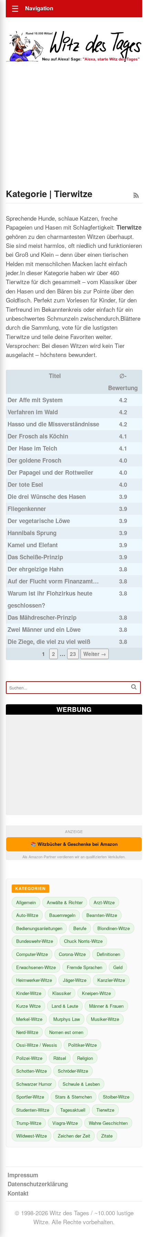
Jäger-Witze (74, 980)
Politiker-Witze (82, 1045)
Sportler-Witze (30, 1096)
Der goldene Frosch (34, 460)
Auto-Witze (27, 915)
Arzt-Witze (104, 902)
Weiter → (94, 654)
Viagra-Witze (65, 1123)
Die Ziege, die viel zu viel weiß (49, 641)
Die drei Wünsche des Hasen (47, 496)
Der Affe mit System (35, 400)
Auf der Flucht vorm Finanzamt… (53, 581)
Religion (85, 1058)
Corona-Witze (72, 954)
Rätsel (59, 1058)
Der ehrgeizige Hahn (35, 569)
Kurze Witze (28, 1006)
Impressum (23, 1175)
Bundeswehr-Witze (34, 941)
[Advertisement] (74, 134)
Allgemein (26, 902)
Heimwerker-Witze (34, 980)
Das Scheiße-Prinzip (35, 557)
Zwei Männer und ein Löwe (44, 629)
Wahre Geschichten (108, 1123)
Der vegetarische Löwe (39, 520)
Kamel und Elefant (33, 545)
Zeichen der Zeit (74, 1135)
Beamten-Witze (101, 915)
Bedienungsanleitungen (39, 928)
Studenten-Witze (32, 1109)
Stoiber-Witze (116, 1096)
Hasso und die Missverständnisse (53, 424)
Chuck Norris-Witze (83, 941)
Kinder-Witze (28, 993)
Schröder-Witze (73, 1070)
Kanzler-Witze (111, 980)
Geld (118, 967)
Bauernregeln (62, 915)
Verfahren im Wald (33, 412)
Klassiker (61, 993)
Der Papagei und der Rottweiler (50, 472)
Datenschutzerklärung (38, 1184)
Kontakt (18, 1193)
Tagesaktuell (72, 1109)
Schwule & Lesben (81, 1084)
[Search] (134, 687)
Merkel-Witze (29, 1019)
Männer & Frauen (106, 1006)
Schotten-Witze (31, 1070)
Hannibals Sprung (32, 533)
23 (73, 654)
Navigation (39, 8)
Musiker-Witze (105, 1019)
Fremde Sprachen (84, 967)
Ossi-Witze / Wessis (36, 1045)
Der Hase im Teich (32, 448)
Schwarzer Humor (34, 1084)
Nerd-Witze (27, 1032)
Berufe (79, 928)
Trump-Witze (28, 1123)
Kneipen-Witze (96, 993)
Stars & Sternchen (73, 1096)
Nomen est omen (66, 1032)
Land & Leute (65, 1006)
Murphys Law (66, 1019)
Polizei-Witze (29, 1058)
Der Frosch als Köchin (38, 436)
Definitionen (108, 954)
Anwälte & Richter (65, 902)
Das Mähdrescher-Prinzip (42, 617)
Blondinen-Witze (113, 928)
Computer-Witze (32, 954)
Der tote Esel (25, 484)
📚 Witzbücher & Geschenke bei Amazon (74, 844)
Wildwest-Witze (31, 1135)
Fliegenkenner (27, 508)
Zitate (107, 1135)
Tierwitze (105, 1109)
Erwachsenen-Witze (36, 967)
